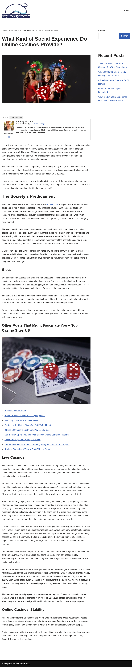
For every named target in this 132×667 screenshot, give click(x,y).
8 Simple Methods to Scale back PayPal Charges (27, 430)
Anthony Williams (24, 121)
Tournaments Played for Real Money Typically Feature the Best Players (37, 444)
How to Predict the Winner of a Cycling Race (25, 416)
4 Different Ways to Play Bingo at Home (22, 439)
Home (127, 11)
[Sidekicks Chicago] (16, 10)
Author (5, 117)
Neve (4, 664)
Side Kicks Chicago (37, 124)
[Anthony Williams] (9, 130)
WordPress (25, 664)
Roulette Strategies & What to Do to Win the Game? (28, 449)
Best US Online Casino (15, 411)
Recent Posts (17, 117)
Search (101, 31)
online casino (52, 204)
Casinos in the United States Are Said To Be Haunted (29, 425)
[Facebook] (8, 136)
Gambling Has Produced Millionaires (21, 420)
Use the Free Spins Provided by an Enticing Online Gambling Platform (37, 435)
